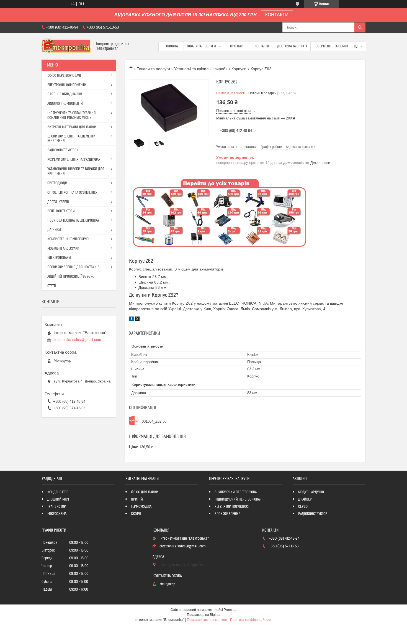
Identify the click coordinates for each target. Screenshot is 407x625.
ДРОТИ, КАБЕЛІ (58, 202)
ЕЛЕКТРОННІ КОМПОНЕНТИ (66, 85)
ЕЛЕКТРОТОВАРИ (59, 258)
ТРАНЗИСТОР (56, 506)
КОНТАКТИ (276, 14)
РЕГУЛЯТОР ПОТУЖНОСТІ (233, 506)
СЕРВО (303, 506)
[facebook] (131, 319)
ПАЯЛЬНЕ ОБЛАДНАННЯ (64, 94)
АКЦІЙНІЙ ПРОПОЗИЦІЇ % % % (70, 276)
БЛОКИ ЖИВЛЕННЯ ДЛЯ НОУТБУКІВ (73, 267)
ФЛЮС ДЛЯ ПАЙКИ (144, 492)
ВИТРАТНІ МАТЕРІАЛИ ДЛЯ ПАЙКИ (71, 127)
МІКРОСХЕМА (56, 514)
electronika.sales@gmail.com (77, 340)
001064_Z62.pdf (155, 421)
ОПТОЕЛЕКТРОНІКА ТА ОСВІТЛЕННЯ (72, 192)
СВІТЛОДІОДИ (57, 183)
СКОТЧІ (136, 514)
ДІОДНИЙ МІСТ (58, 499)
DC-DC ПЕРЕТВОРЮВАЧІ (64, 75)
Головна (171, 46)
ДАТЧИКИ (54, 230)
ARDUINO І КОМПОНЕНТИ (65, 103)
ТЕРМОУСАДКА (141, 506)
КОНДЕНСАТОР (57, 492)
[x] (137, 319)
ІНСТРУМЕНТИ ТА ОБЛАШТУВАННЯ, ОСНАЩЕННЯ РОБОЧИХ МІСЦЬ (72, 115)
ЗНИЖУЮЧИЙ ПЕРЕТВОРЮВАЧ (237, 492)
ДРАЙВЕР (305, 499)
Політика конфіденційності (251, 620)
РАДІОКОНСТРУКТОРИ (63, 150)
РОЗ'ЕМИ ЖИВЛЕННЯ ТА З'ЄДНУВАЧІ (74, 159)
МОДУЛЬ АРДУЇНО (311, 492)
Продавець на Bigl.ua (203, 615)
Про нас (236, 46)
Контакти (261, 46)
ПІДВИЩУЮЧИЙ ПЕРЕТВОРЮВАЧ (238, 499)
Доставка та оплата (292, 46)
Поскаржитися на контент (207, 620)
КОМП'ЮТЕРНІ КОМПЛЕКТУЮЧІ (69, 239)
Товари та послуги (201, 46)
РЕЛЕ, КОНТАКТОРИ (61, 211)
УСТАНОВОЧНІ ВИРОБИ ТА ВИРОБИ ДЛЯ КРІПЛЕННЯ (75, 171)
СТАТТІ (51, 286)
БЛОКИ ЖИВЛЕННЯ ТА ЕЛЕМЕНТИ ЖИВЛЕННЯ (71, 138)
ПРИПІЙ (137, 499)
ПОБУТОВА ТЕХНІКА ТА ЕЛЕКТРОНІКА (73, 220)
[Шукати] (359, 27)
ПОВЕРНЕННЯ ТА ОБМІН (330, 46)
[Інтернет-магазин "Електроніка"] (67, 46)
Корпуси (238, 69)
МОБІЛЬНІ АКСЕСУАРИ (63, 248)
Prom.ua (230, 610)
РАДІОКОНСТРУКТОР (312, 514)
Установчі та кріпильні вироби (201, 69)
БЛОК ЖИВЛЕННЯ (228, 514)
